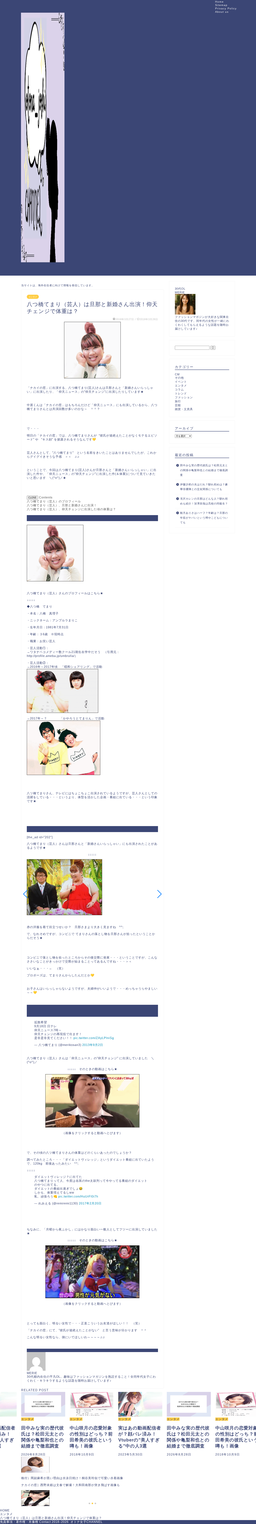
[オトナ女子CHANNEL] (42, 271)
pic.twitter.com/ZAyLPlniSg (93, 1038)
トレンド (181, 393)
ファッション (184, 397)
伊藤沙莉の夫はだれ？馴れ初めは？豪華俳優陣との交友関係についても (204, 487)
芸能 (178, 405)
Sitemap (221, 5)
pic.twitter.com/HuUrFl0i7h (78, 1196)
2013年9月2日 (92, 1044)
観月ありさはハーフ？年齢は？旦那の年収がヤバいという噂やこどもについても (204, 518)
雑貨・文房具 (184, 409)
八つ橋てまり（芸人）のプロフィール (54, 501)
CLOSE (32, 497)
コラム (179, 389)
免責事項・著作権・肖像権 (19, 1521)
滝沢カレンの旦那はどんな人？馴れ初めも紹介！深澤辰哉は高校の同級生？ (204, 501)
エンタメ (33, 297)
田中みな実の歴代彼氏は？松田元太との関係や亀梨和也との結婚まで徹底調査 (204, 470)
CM (177, 374)
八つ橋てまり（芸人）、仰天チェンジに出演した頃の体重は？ (71, 509)
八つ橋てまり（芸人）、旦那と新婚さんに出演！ (62, 505)
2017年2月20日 (90, 1203)
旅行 (178, 401)
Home (219, 1)
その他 (179, 377)
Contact (45, 1521)
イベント (181, 381)
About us (222, 11)
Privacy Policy (226, 8)
